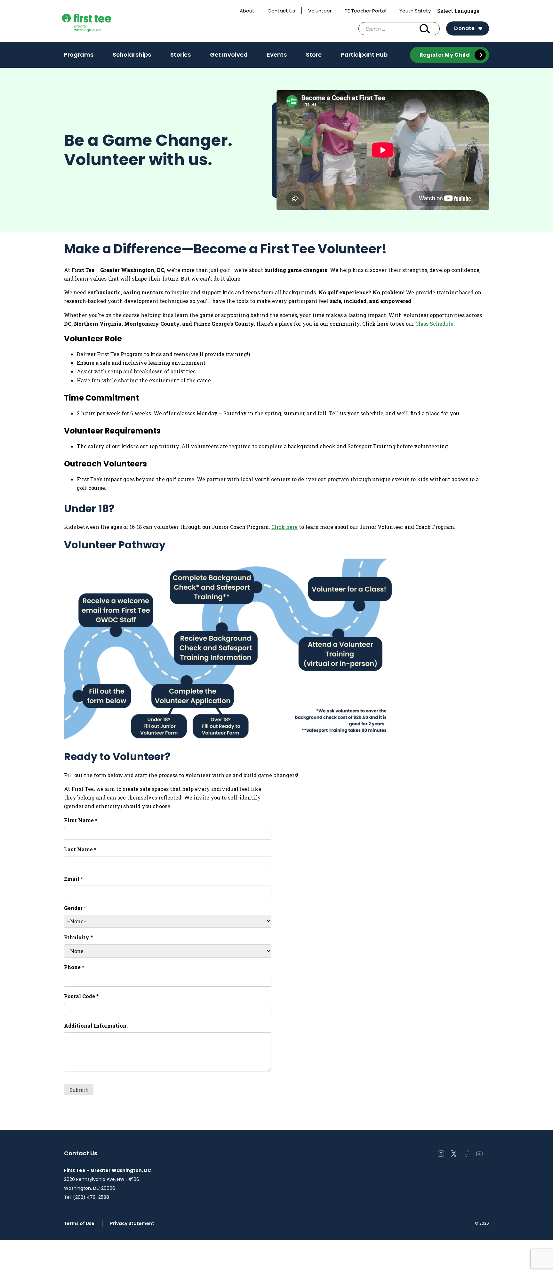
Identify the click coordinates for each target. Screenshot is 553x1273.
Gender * (75, 907)
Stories (180, 56)
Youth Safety (415, 10)
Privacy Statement (132, 1223)
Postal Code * (81, 996)
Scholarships (132, 56)
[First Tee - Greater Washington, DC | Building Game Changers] (98, 21)
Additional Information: (96, 1025)
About (247, 10)
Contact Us (281, 10)
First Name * (80, 820)
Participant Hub (364, 55)
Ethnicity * (78, 937)
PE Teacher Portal (365, 10)
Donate (464, 28)
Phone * (74, 967)
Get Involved (229, 56)
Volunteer (320, 10)
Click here (284, 526)
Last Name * (80, 849)
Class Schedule (434, 323)
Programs (78, 56)
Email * (73, 878)
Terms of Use (79, 1223)
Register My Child (445, 55)
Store (314, 55)
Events (277, 56)
